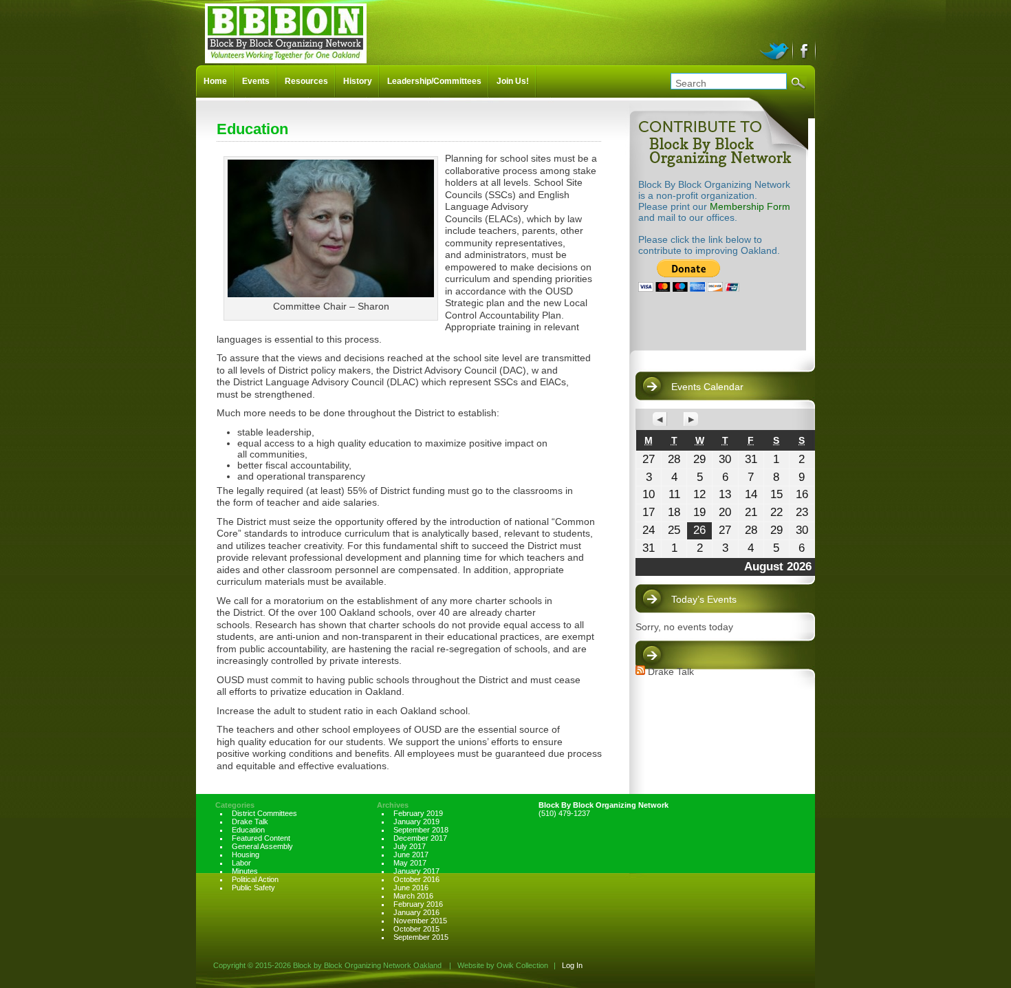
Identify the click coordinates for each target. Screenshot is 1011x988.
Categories (234, 805)
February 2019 (418, 813)
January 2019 (416, 821)
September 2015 (420, 937)
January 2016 (416, 912)
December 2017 (420, 838)
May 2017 (409, 863)
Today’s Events (704, 599)
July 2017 (409, 846)
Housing (245, 854)
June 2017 (410, 854)
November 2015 (420, 920)
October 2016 (416, 879)
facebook (805, 49)
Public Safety (253, 887)
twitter (776, 49)
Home (215, 81)
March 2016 (413, 896)
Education (248, 830)
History (357, 81)
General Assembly (262, 846)
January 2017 (416, 871)
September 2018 (420, 830)
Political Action (255, 879)
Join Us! (513, 81)
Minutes (245, 871)
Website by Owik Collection (502, 965)
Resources (306, 81)
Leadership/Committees (434, 81)
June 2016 (410, 887)
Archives (393, 805)
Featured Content (261, 838)
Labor (241, 863)
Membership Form (750, 206)
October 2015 (416, 929)
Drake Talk (671, 671)
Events (256, 81)
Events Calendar (707, 386)
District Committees (264, 813)
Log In (572, 965)
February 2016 (418, 904)
